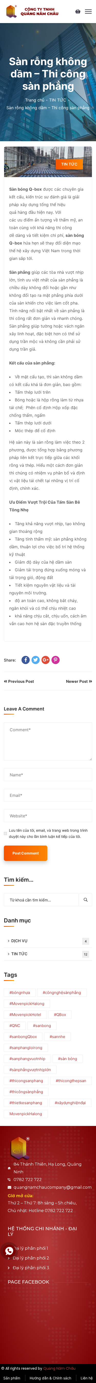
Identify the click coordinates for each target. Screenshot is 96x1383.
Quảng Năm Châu (59, 1368)
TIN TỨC (57, 100)
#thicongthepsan (71, 1080)
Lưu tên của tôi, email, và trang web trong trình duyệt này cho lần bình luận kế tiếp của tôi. (48, 833)
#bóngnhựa (19, 992)
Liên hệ (87, 1378)
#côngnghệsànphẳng (62, 992)
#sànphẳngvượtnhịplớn (30, 1069)
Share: (10, 660)
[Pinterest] (55, 660)
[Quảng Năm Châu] (32, 11)
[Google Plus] (45, 660)
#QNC (14, 1025)
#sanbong (42, 1025)
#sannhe (57, 1036)
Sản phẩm (11, 1378)
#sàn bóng (67, 1058)
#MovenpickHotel (25, 1014)
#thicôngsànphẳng (26, 1091)
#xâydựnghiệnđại (70, 1102)
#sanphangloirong (25, 1047)
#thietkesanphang (25, 1102)
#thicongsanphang (26, 1080)
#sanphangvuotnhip (27, 1058)
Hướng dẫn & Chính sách (50, 1378)
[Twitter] (35, 660)
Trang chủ (34, 100)
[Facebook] (26, 660)
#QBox (60, 1014)
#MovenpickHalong (26, 1003)
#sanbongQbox (23, 1036)
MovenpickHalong (25, 1113)
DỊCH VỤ (49, 940)
